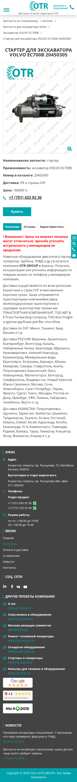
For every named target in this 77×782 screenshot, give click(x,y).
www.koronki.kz (18, 629)
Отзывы (30, 227)
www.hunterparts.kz (21, 651)
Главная (8, 538)
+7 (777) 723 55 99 (20, 508)
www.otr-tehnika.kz (20, 618)
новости (13, 725)
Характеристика (52, 227)
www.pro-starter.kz (20, 662)
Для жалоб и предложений (60, 7)
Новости (8, 562)
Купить (17, 211)
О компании (11, 556)
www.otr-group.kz (19, 607)
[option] (38, 107)
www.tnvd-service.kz (21, 640)
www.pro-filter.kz (19, 673)
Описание (12, 227)
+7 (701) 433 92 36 (25, 197)
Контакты (9, 567)
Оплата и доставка (15, 550)
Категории (10, 544)
